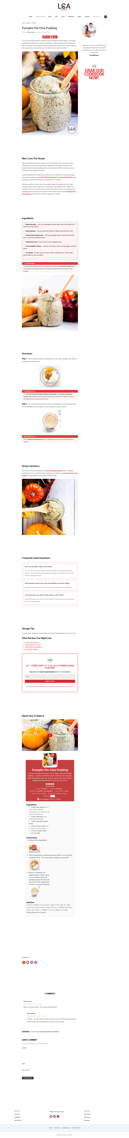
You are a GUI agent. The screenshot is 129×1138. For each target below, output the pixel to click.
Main (49, 16)
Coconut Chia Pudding (65, 177)
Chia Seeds (40, 224)
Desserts (34, 23)
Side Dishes (87, 1117)
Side (56, 16)
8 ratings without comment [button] (50, 1032)
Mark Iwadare (31, 32)
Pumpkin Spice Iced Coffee (33, 645)
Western (96, 16)
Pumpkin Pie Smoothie (31, 642)
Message (24, 1048)
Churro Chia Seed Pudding (53, 470)
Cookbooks (17, 1117)
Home (30, 16)
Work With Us (18, 1120)
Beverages (87, 1120)
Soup (62, 16)
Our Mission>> (94, 55)
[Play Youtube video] (50, 735)
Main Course (87, 1114)
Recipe (47, 37)
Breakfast (71, 16)
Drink (79, 16)
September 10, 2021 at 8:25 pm (34, 1016)
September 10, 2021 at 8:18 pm (30, 1004)
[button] (46, 784)
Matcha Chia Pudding (31, 649)
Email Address (26, 1070)
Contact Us (57, 1128)
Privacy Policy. (70, 686)
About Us (17, 1114)
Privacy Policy (76, 1128)
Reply (40, 1004)
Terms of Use (66, 1128)
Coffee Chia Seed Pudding (48, 177)
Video (55, 37)
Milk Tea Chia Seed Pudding (33, 647)
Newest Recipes (41, 16)
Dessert (87, 16)
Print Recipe (43, 799)
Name (23, 1063)
